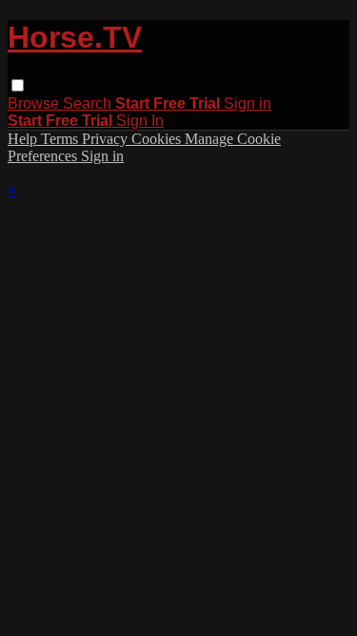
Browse (35, 103)
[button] (17, 85)
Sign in (247, 103)
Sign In (140, 121)
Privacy (106, 139)
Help (24, 139)
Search (89, 103)
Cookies (158, 139)
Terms (61, 139)
